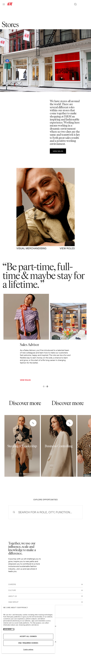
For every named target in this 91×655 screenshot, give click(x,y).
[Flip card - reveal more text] (33, 422)
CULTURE (12, 590)
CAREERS (12, 584)
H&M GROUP (13, 602)
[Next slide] (47, 386)
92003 (56, 431)
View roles (25, 380)
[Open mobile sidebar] (5, 4)
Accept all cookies (28, 636)
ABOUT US (12, 596)
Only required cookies (28, 643)
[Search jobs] (74, 4)
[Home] (9, 5)
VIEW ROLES (67, 248)
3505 (20, 431)
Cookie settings (28, 649)
